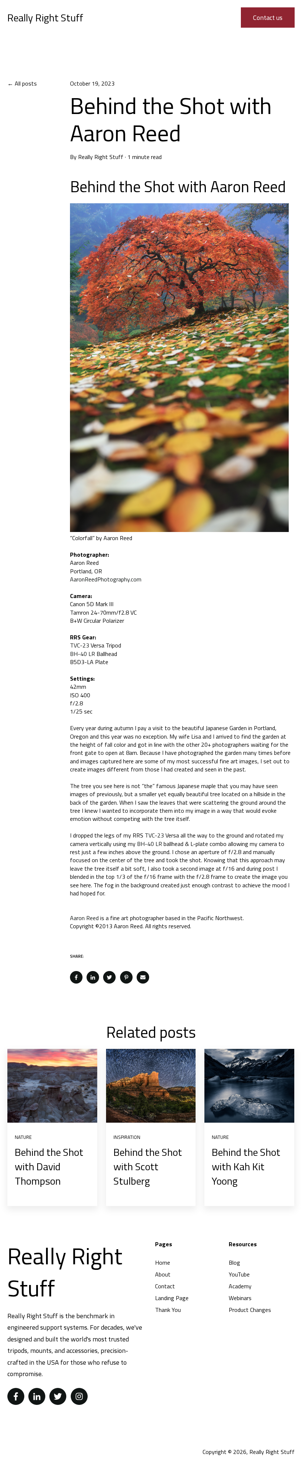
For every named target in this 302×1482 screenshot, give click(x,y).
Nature (23, 1137)
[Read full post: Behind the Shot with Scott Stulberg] (151, 1086)
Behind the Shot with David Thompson (49, 1166)
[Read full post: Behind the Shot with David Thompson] (52, 1086)
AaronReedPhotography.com (105, 579)
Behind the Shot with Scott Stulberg (147, 1166)
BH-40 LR (82, 653)
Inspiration (126, 1137)
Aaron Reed (84, 917)
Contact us (267, 18)
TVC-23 (79, 645)
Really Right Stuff (100, 157)
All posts (26, 83)
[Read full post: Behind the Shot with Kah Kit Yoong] (249, 1086)
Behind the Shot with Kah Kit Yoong (246, 1166)
